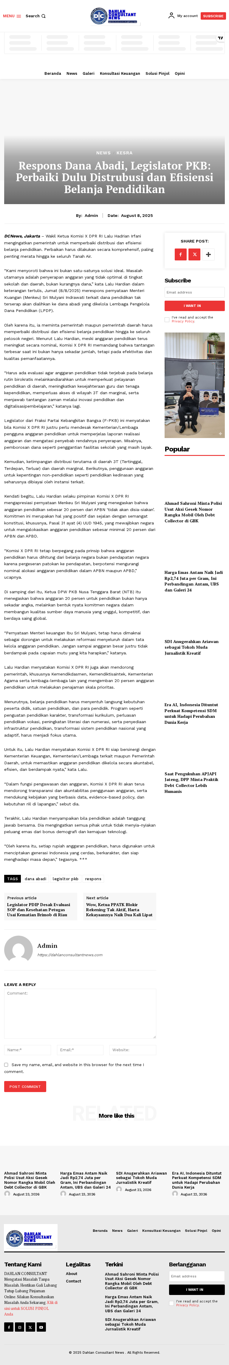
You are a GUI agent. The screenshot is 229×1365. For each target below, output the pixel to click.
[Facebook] (181, 254)
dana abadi (35, 879)
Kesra (125, 153)
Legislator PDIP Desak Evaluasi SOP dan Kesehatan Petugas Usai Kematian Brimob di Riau (38, 909)
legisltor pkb (66, 879)
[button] (36, 16)
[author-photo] (8, 1194)
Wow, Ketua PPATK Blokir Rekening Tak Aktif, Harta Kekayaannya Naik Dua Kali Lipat (119, 909)
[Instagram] (19, 1327)
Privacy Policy (183, 321)
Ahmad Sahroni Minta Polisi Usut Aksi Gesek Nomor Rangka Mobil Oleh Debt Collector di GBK (193, 512)
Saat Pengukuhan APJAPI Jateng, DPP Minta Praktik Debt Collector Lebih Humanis (191, 782)
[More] (208, 254)
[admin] (18, 950)
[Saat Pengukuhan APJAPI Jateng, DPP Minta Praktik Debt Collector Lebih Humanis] (195, 749)
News (103, 153)
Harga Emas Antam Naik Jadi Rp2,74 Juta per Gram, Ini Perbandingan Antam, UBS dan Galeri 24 (194, 581)
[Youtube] (41, 1327)
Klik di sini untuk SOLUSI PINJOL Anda (31, 1308)
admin (91, 215)
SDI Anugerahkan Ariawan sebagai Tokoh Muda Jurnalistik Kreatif (192, 647)
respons (93, 879)
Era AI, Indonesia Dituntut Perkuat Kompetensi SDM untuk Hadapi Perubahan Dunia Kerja (191, 713)
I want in (192, 306)
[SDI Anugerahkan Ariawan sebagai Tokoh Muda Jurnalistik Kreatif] (195, 617)
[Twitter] (194, 254)
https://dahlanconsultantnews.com (69, 955)
